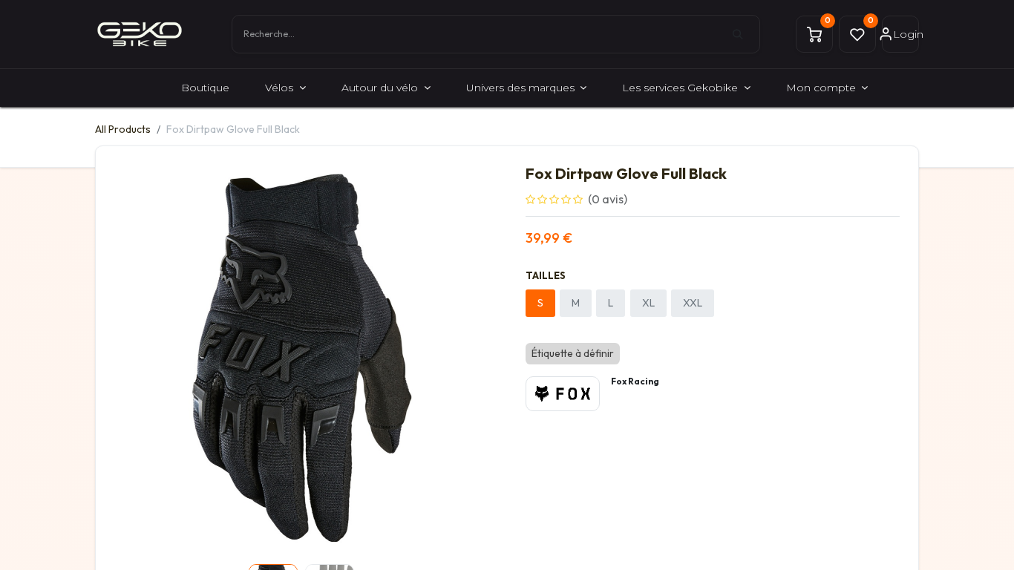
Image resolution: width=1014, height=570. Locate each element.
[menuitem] (205, 88)
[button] (142, 361)
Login (906, 34)
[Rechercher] (746, 34)
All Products (123, 129)
